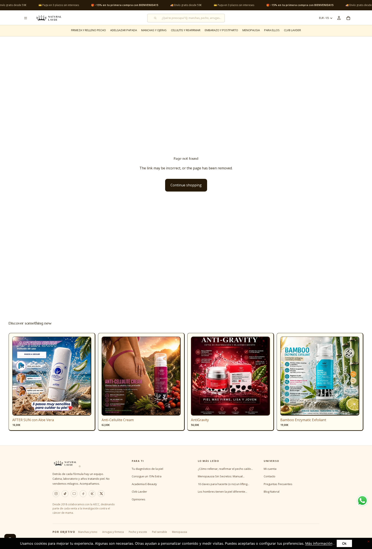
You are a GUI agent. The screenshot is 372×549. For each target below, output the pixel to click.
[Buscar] (186, 18)
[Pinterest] (92, 493)
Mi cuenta (270, 469)
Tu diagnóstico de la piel (147, 469)
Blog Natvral (271, 491)
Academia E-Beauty (144, 484)
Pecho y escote (138, 532)
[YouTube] (74, 493)
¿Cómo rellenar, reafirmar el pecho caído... (225, 469)
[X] (101, 493)
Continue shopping (186, 185)
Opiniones (138, 499)
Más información (318, 543)
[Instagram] (56, 493)
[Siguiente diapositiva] (84, 376)
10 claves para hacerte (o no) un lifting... (223, 484)
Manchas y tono (87, 532)
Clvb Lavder (139, 491)
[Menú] (26, 18)
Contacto (269, 476)
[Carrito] (348, 18)
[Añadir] (84, 409)
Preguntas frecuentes (278, 484)
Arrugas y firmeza (113, 532)
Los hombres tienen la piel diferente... (222, 491)
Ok (344, 543)
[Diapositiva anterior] (18, 376)
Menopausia (179, 532)
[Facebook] (83, 493)
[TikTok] (65, 493)
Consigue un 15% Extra (146, 476)
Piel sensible (159, 532)
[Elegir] (174, 409)
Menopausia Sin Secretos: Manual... (221, 476)
